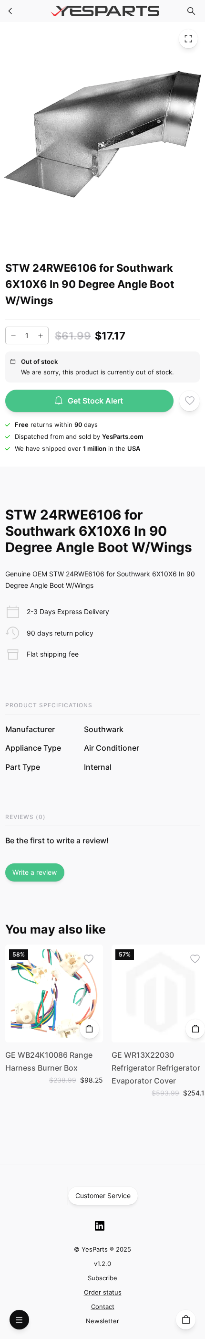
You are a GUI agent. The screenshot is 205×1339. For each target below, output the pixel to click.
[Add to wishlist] (189, 401)
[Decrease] (13, 336)
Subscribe (102, 1278)
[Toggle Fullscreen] (188, 38)
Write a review (34, 872)
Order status (103, 1292)
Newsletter (102, 1321)
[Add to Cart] (89, 1029)
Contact (102, 1306)
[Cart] (185, 1319)
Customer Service (103, 1195)
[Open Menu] (19, 1319)
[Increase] (40, 336)
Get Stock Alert (95, 400)
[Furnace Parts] (10, 11)
